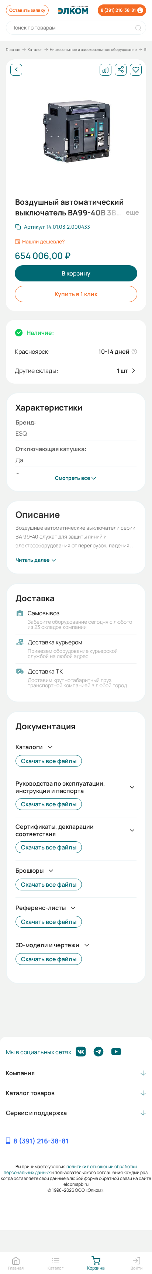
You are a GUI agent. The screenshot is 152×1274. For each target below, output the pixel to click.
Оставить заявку (27, 10)
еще (131, 212)
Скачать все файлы (48, 761)
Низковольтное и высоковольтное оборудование (93, 49)
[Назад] (16, 70)
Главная (13, 49)
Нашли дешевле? (43, 242)
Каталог (35, 49)
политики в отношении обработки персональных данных (70, 1169)
